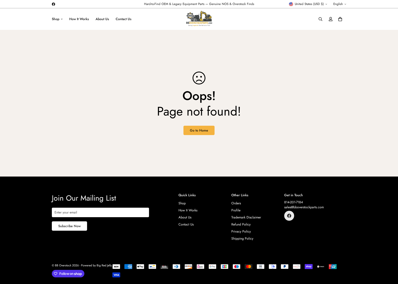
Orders (236, 203)
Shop (55, 19)
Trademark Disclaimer (246, 217)
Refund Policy (241, 224)
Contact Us (123, 19)
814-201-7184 (293, 202)
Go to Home (199, 130)
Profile (235, 210)
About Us (102, 19)
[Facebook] (53, 4)
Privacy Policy (241, 231)
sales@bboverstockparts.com (304, 207)
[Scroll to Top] (390, 261)
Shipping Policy (242, 238)
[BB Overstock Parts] (199, 19)
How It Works (79, 19)
